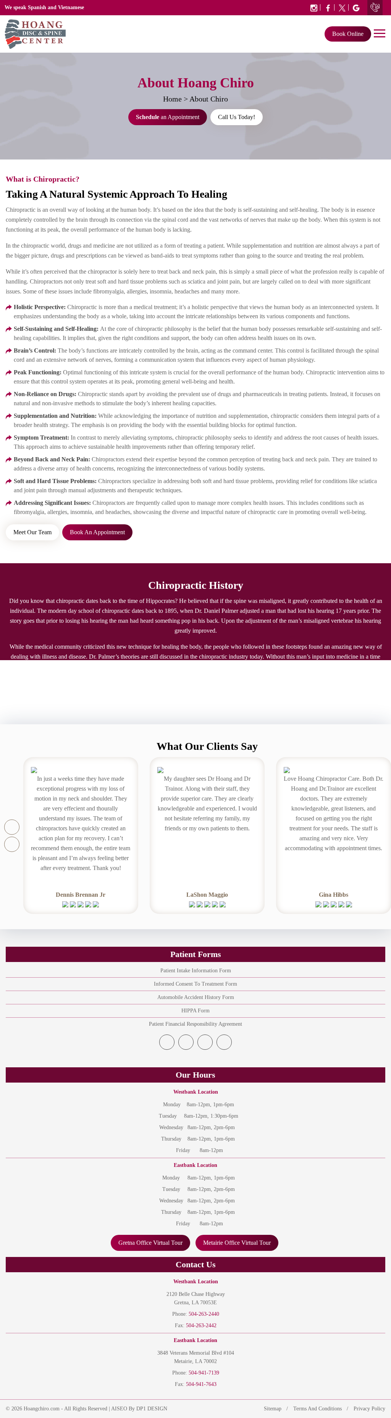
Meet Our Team (32, 532)
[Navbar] (379, 33)
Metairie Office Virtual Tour (237, 1242)
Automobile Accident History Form (195, 997)
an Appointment (167, 117)
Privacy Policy (369, 1409)
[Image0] (314, 7)
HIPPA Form (195, 1011)
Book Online (348, 34)
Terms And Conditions (317, 1409)
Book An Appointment (97, 532)
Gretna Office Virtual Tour (150, 1242)
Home (172, 99)
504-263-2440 (204, 1314)
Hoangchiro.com (42, 1409)
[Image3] (355, 7)
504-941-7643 (201, 1384)
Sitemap (272, 1409)
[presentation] (11, 827)
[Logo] (35, 33)
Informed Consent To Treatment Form (195, 984)
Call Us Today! (236, 117)
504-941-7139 (204, 1373)
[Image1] (328, 7)
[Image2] (342, 7)
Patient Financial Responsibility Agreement (195, 1024)
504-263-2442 (201, 1325)
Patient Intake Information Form (195, 970)
